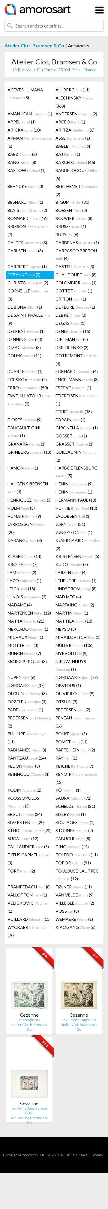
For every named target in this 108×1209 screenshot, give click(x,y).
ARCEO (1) (70, 121)
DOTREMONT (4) (77, 359)
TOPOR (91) (73, 862)
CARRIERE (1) (27, 266)
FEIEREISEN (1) (77, 399)
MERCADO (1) (28, 629)
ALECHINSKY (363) (74, 101)
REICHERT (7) (74, 766)
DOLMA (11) (24, 355)
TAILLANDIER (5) (28, 846)
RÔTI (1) (68, 790)
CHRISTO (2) (28, 282)
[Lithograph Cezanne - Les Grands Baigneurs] (79, 982)
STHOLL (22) (30, 830)
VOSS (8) (67, 911)
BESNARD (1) (25, 202)
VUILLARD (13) (29, 919)
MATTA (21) (26, 621)
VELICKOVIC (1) (28, 907)
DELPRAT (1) (26, 331)
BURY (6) (67, 234)
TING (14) (72, 846)
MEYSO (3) (66, 629)
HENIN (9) (74, 483)
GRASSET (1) (75, 443)
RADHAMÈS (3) (27, 749)
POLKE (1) (71, 733)
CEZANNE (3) (24, 274)
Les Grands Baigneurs (79, 1020)
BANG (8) (22, 162)
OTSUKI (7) (66, 701)
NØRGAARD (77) (77, 677)
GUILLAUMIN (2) (76, 456)
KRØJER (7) (23, 564)
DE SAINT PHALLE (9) (29, 319)
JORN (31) (70, 524)
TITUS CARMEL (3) (29, 858)
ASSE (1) (73, 138)
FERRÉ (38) (74, 411)
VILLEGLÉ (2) (75, 902)
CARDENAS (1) (77, 242)
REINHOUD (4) (29, 774)
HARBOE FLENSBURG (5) (77, 471)
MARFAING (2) (75, 604)
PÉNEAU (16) (76, 721)
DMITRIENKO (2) (72, 347)
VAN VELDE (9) (75, 894)
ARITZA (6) (75, 129)
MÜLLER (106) (75, 645)
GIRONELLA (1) (77, 427)
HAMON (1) (23, 467)
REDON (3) (24, 766)
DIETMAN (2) (72, 339)
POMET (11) (72, 741)
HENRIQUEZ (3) (30, 499)
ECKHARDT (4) (77, 371)
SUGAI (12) (23, 838)
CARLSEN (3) (25, 250)
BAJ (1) (68, 154)
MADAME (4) (20, 604)
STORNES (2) (74, 830)
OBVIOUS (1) (68, 685)
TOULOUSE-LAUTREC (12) (77, 874)
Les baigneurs (29, 1020)
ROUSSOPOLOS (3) (23, 802)
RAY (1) (66, 757)
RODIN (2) (24, 790)
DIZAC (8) (24, 347)
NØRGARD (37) (26, 685)
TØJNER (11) (74, 886)
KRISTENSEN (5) (77, 556)
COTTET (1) (74, 290)
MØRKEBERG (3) (27, 661)
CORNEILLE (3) (28, 294)
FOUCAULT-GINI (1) (24, 431)
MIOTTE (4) (23, 645)
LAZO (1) (24, 580)
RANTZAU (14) (27, 757)
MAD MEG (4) (68, 596)
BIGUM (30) (72, 202)
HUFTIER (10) (76, 508)
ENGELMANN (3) (77, 379)
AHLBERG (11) (73, 89)
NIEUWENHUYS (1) (71, 665)
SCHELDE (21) (75, 806)
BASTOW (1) (27, 170)
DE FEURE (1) (75, 307)
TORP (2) (21, 870)
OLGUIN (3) (27, 693)
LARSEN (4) (71, 572)
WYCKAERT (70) (27, 931)
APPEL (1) (22, 121)
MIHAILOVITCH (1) (78, 637)
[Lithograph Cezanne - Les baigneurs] (29, 982)
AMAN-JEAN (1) (30, 113)
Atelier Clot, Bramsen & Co (34, 45)
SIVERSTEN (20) (26, 822)
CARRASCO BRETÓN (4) (76, 254)
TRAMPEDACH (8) (29, 886)
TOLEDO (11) (77, 854)
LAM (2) (22, 572)
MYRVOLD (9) (72, 653)
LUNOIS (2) (27, 596)
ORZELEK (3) (27, 701)
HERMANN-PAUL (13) (76, 499)
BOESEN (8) (71, 210)
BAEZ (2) (22, 154)
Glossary (96, 1155)
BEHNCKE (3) (25, 186)
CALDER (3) (27, 242)
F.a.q (54, 1191)
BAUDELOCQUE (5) (78, 174)
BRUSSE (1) (71, 226)
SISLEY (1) (71, 814)
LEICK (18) (21, 588)
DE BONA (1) (25, 307)
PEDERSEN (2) (73, 709)
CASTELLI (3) (75, 266)
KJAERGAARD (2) (78, 544)
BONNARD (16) (28, 218)
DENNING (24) (25, 339)
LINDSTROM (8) (76, 588)
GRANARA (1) (27, 443)
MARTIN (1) (72, 612)
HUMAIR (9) (24, 516)
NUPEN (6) (21, 677)
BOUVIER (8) (74, 218)
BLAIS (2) (27, 210)
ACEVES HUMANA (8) (25, 93)
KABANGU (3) (25, 540)
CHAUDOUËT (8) (76, 274)
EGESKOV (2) (27, 379)
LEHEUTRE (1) (76, 580)
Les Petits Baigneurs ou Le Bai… (29, 1110)
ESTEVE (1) (73, 387)
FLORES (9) (25, 419)
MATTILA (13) (74, 621)
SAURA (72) (74, 798)
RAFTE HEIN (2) (75, 749)
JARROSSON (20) (26, 528)
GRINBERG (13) (29, 452)
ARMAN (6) (30, 142)
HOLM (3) (21, 508)
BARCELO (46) (75, 162)
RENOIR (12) (76, 778)
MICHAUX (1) (25, 637)
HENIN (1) (74, 491)
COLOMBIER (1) (76, 282)
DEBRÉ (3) (71, 315)
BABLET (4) (74, 146)
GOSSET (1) (71, 435)
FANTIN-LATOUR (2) (30, 399)
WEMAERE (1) (74, 919)
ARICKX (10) (24, 129)
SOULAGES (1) (75, 822)
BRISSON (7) (28, 230)
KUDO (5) (72, 564)
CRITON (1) (71, 298)
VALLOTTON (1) (27, 894)
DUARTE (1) (25, 371)
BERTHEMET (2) (77, 190)
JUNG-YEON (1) (74, 532)
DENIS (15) (73, 331)
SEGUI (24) (25, 814)
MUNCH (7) (24, 653)
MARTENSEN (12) (29, 612)
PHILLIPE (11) (26, 737)
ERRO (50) (28, 387)
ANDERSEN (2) (76, 113)
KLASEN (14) (24, 556)
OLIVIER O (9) (75, 693)
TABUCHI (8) (73, 838)
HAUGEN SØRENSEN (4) (28, 487)
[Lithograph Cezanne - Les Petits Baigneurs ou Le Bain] (29, 1071)
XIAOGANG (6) (75, 927)
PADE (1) (25, 709)
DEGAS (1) (71, 323)
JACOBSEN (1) (73, 516)
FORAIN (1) (71, 419)
